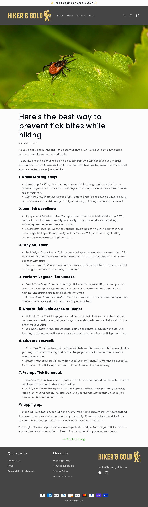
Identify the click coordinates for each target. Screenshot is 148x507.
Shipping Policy (61, 460)
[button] (124, 15)
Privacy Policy (60, 471)
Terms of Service (62, 476)
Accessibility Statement (21, 471)
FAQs (10, 465)
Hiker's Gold (77, 501)
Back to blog (76, 439)
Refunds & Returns (63, 465)
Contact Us (14, 460)
